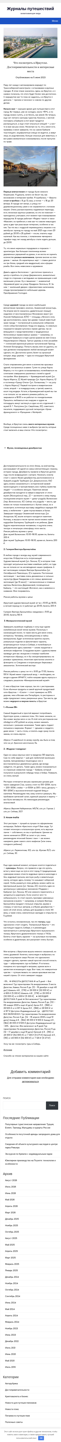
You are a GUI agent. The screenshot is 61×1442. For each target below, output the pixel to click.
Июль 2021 (10, 1347)
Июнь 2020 (10, 1354)
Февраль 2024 (12, 1321)
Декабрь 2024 (12, 1276)
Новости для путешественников (20, 1402)
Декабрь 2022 (12, 1341)
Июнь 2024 (10, 1302)
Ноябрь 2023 (11, 1328)
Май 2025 (10, 1244)
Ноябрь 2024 (11, 1283)
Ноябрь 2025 (11, 1225)
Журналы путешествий (30, 8)
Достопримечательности (17, 1389)
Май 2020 (10, 1360)
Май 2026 (10, 1199)
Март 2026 (10, 1212)
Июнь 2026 (10, 1193)
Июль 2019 (10, 1367)
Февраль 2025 (12, 1264)
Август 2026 (11, 1180)
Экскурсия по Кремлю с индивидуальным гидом (28, 1153)
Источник (8, 1049)
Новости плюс (12, 1409)
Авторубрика (11, 1383)
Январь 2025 (11, 1270)
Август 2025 (11, 1238)
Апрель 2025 (11, 1251)
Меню (55, 21)
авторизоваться (30, 1081)
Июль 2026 (10, 1186)
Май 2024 (10, 1309)
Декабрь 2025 (12, 1218)
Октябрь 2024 (12, 1289)
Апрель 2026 (11, 1206)
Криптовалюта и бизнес (16, 1396)
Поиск (7, 1098)
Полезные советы (14, 1422)
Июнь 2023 (10, 1334)
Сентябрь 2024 (12, 1296)
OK (41, 1438)
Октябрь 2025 (12, 1231)
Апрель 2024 (11, 1315)
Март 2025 (10, 1257)
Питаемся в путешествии (17, 1415)
